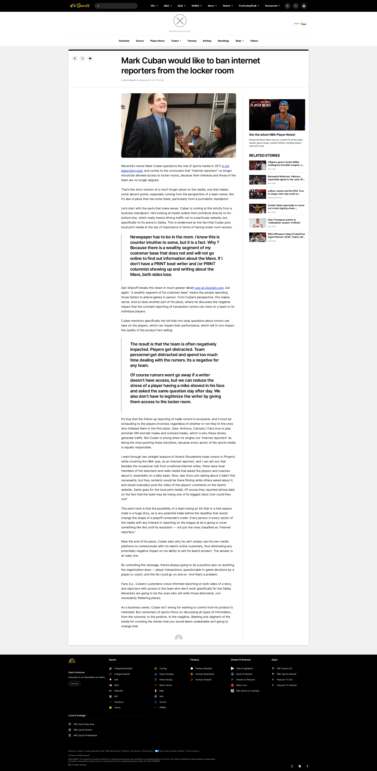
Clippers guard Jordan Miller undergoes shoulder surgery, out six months (286, 163)
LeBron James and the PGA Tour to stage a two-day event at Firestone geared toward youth (286, 192)
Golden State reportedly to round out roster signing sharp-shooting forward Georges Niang (286, 207)
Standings (223, 40)
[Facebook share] (75, 58)
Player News (157, 40)
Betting (207, 40)
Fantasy (192, 40)
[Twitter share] (82, 58)
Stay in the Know (76, 672)
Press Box (125, 751)
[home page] (80, 6)
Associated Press (275, 198)
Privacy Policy (147, 751)
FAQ (102, 751)
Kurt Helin (272, 169)
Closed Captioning (92, 751)
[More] (287, 6)
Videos (254, 40)
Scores (140, 40)
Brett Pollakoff (130, 80)
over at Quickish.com (209, 288)
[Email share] (90, 58)
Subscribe (74, 683)
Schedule (124, 40)
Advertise (72, 751)
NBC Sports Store (113, 751)
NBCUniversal (84, 755)
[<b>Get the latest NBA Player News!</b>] (277, 115)
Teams (175, 40)
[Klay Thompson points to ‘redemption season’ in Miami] (257, 223)
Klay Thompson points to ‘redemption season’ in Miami (284, 221)
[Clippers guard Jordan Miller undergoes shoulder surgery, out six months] (257, 165)
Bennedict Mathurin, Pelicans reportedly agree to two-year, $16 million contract (286, 178)
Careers (80, 751)
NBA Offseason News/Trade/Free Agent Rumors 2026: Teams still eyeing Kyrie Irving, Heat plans (286, 235)
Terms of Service (192, 751)
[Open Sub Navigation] (157, 5)
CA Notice (180, 751)
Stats (238, 40)
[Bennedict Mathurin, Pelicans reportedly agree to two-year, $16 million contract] (257, 180)
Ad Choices (135, 751)
